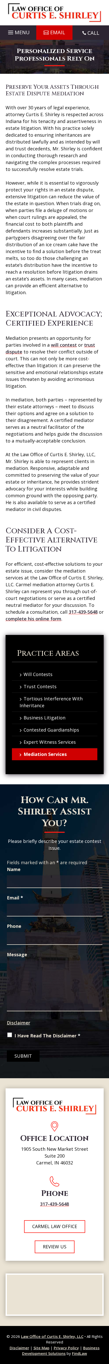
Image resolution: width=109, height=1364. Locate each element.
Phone (14, 926)
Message (17, 954)
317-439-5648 (83, 612)
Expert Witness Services (50, 742)
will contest (64, 345)
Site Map (41, 1347)
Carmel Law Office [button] (54, 1226)
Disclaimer (18, 1023)
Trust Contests (40, 686)
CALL (93, 32)
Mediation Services (45, 754)
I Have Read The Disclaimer (47, 1036)
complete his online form (33, 619)
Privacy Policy (66, 1347)
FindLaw (79, 1353)
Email (15, 898)
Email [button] (57, 32)
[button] (18, 31)
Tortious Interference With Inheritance (51, 702)
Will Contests (38, 674)
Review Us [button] (54, 1247)
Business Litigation (44, 718)
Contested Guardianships (51, 730)
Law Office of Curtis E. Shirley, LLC (52, 1336)
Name (14, 869)
